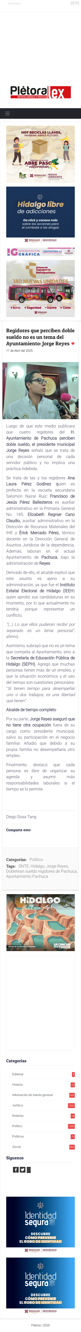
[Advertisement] (40, 43)
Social (43, 1146)
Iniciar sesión (14, 3)
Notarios (43, 1115)
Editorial (43, 1074)
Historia (43, 1084)
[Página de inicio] (40, 91)
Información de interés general (43, 1095)
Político (43, 1126)
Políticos (43, 1136)
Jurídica (43, 1105)
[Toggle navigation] (7, 113)
